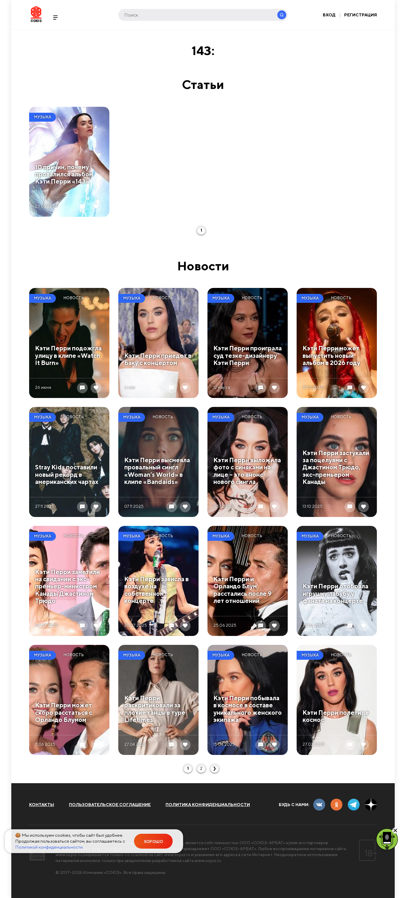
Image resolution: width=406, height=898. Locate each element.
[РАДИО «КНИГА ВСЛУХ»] (387, 839)
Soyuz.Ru (36, 14)
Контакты (41, 804)
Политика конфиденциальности (208, 804)
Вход (329, 14)
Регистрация (360, 14)
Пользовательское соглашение (110, 804)
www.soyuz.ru (69, 854)
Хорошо (153, 841)
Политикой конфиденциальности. (49, 847)
